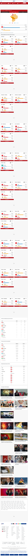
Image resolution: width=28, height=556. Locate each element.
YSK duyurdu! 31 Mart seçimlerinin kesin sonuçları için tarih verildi (20, 409)
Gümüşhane (2, 504)
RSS (19, 546)
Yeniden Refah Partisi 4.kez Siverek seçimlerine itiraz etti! (19, 431)
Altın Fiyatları (18, 533)
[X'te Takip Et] (13, 523)
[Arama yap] (24, 1)
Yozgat (18, 507)
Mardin (24, 505)
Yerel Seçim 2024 (13, 544)
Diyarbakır (5, 503)
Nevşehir (6, 506)
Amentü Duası (17, 543)
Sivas (23, 506)
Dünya (24, 542)
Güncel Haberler (18, 542)
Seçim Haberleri (13, 532)
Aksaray (24, 507)
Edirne (7, 503)
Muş (4, 506)
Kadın (7, 532)
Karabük (24, 508)
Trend (7, 534)
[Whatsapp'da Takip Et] (19, 523)
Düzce (7, 509)
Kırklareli (2, 505)
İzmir (17, 504)
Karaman (5, 508)
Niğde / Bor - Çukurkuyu (8, 10)
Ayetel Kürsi (23, 538)
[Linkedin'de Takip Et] (16, 523)
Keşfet (17, 538)
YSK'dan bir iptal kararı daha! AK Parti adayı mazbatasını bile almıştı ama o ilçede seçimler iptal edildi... (7, 475)
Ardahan (17, 508)
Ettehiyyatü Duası (4, 543)
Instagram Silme (23, 536)
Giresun (23, 503)
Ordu (10, 506)
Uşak (14, 507)
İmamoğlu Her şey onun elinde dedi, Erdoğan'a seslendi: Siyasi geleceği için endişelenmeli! (6, 464)
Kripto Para (18, 532)
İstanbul (15, 504)
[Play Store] (3, 527)
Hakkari (6, 504)
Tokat (4, 507)
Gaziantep (21, 503)
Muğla (2, 506)
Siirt (19, 506)
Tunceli (9, 507)
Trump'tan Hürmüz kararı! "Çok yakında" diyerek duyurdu (8, 542)
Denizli (2, 503)
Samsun (17, 506)
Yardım (10, 546)
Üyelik (12, 546)
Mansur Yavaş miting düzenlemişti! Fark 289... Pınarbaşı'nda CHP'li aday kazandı (21, 397)
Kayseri (25, 504)
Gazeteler (12, 534)
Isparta (10, 504)
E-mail (12, 535)
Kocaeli (7, 505)
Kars (19, 504)
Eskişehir (18, 503)
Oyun (22, 526)
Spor (6, 536)
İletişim (8, 546)
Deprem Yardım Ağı (23, 543)
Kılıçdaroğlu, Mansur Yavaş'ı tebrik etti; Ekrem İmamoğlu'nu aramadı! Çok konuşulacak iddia (7, 497)
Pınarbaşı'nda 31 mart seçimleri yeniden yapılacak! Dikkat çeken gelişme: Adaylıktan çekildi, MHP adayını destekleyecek (6, 409)
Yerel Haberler (13, 526)
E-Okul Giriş (23, 533)
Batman (10, 508)
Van (16, 507)
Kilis (1, 509)
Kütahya (12, 505)
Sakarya (15, 506)
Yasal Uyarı (18, 546)
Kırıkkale (8, 508)
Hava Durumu (18, 537)
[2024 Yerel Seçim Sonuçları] (1, 3)
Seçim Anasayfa (3, 10)
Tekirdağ (2, 507)
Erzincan (12, 503)
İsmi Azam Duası (9, 543)
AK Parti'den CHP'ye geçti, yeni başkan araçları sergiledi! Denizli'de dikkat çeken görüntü (6, 420)
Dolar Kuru (18, 534)
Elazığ (10, 503)
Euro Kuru (18, 535)
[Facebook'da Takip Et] (11, 523)
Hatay (8, 504)
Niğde (8, 506)
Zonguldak (21, 507)
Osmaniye (4, 509)
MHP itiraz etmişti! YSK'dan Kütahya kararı (20, 441)
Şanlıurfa (12, 507)
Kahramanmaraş (21, 505)
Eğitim (7, 535)
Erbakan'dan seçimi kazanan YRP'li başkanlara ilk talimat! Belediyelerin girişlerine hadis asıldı (7, 486)
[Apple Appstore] (3, 529)
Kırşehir (5, 505)
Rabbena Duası (13, 543)
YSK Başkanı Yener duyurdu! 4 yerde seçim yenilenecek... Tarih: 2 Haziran (20, 453)
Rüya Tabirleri (18, 536)
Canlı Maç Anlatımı (13, 533)
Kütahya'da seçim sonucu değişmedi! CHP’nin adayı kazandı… (20, 464)
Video (7, 537)
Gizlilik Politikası (14, 546)
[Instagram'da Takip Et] (14, 523)
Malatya (15, 505)
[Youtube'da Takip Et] (18, 523)
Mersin (12, 504)
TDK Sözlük (23, 537)
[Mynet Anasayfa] (14, 1)
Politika (21, 542)
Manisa (17, 505)
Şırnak (13, 508)
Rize (12, 506)
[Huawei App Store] (3, 531)
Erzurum (15, 503)
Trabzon (7, 507)
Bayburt (2, 508)
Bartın (15, 508)
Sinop (21, 506)
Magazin (7, 533)
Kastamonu (22, 504)
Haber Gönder (24, 523)
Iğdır (19, 508)
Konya (10, 505)
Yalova (22, 508)
